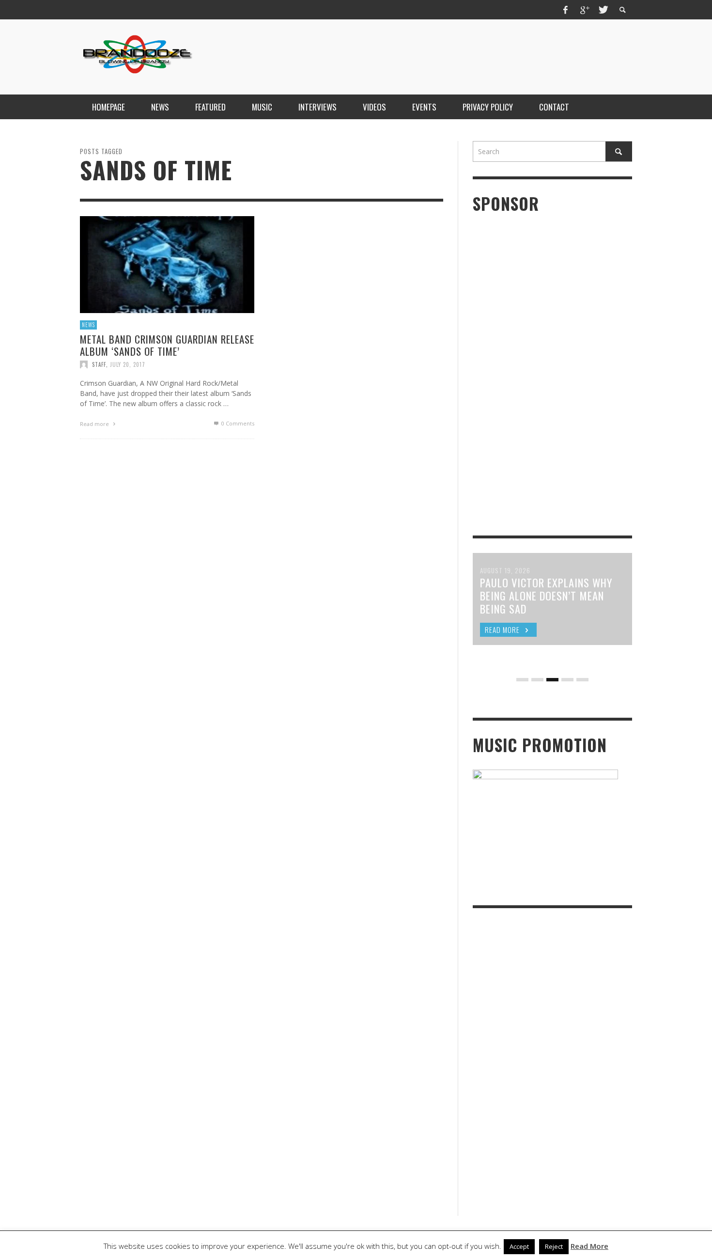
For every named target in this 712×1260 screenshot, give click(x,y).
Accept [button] (519, 1246)
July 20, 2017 (127, 364)
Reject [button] (554, 1246)
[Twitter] (602, 9)
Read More (589, 1246)
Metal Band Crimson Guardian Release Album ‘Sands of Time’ (167, 344)
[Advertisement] (455, 56)
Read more (95, 423)
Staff (99, 364)
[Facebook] (566, 9)
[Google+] (584, 9)
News (88, 325)
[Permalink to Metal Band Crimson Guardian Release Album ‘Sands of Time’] (167, 263)
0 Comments (237, 423)
